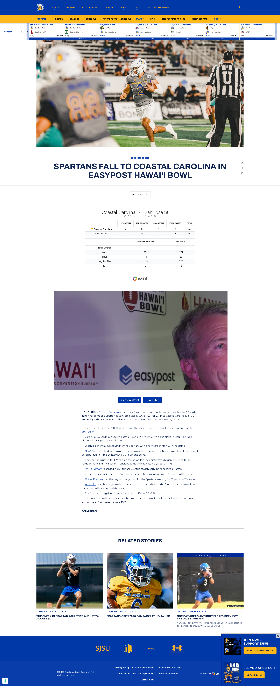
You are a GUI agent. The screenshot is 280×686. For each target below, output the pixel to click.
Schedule (91, 19)
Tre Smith (90, 484)
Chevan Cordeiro (109, 412)
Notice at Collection (168, 673)
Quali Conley (92, 451)
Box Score (138, 194)
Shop (137, 7)
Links (46, 39)
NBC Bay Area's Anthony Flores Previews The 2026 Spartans (207, 617)
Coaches (74, 19)
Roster (59, 19)
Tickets (123, 7)
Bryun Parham (93, 469)
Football (41, 611)
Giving (109, 7)
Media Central (199, 19)
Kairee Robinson (94, 479)
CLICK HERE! (255, 675)
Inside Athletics (90, 7)
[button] (28, 31)
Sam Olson (88, 431)
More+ (215, 19)
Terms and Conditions (169, 667)
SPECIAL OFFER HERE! (261, 651)
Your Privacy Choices (144, 673)
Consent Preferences (143, 667)
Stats (139, 19)
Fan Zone (70, 7)
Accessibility (147, 679)
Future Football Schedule (117, 19)
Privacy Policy (122, 667)
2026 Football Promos (158, 7)
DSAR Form (123, 673)
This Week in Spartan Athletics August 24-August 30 (68, 617)
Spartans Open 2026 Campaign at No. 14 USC (138, 616)
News (152, 19)
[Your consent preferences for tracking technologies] (5, 681)
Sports (55, 7)
